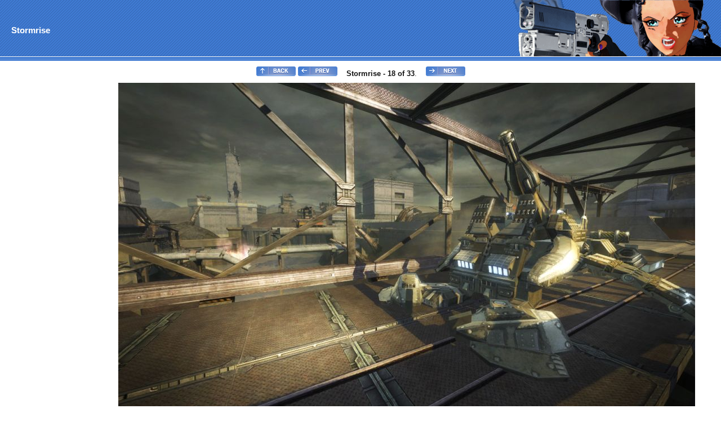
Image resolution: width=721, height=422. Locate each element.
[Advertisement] (47, 251)
